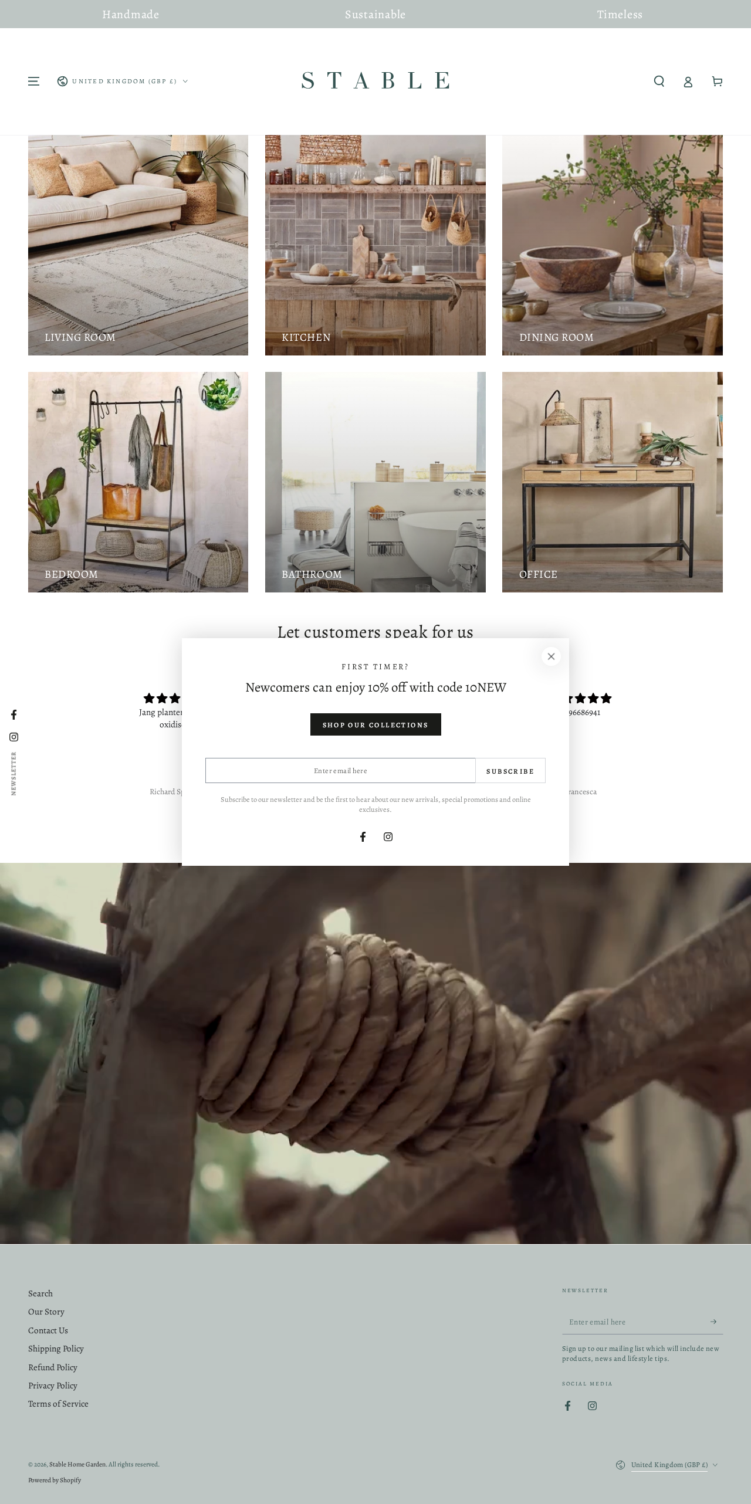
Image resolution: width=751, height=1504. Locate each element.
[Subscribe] (717, 1322)
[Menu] (33, 81)
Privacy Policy (52, 1385)
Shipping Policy (56, 1348)
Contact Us (48, 1330)
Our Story (46, 1311)
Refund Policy (52, 1367)
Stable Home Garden (77, 1464)
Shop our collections (376, 725)
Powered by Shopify (54, 1480)
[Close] (551, 656)
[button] (659, 81)
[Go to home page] (375, 81)
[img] (175, 698)
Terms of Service (58, 1404)
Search (40, 1293)
